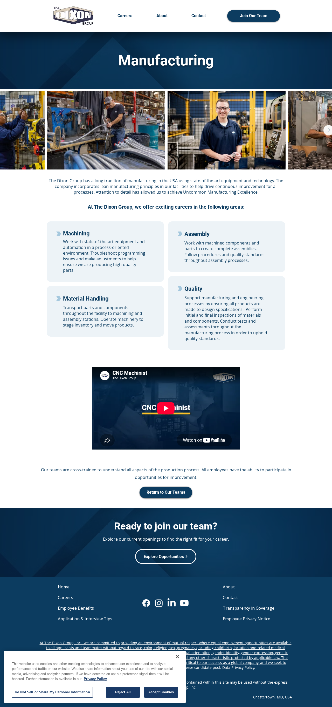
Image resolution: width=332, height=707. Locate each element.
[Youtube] (184, 603)
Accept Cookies (161, 692)
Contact (230, 597)
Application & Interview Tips (83, 619)
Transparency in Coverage (248, 608)
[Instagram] (159, 603)
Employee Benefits (76, 608)
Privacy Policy (95, 679)
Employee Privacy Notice (246, 619)
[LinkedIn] (172, 603)
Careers (65, 597)
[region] (95, 677)
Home (64, 587)
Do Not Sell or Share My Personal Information (52, 692)
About (229, 587)
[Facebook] (146, 603)
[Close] (177, 656)
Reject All (123, 692)
